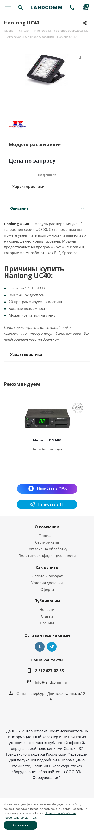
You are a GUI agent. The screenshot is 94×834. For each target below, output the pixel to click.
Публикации (47, 601)
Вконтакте (40, 647)
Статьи (47, 616)
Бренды (47, 623)
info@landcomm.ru (51, 682)
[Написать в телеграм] (47, 507)
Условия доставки (47, 582)
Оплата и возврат (47, 575)
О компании (47, 527)
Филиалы (47, 535)
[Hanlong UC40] (47, 78)
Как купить (47, 567)
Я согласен (20, 825)
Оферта (47, 589)
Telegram (52, 647)
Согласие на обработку (47, 548)
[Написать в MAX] (47, 488)
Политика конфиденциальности (47, 555)
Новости (47, 609)
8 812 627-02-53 (49, 670)
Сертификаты (47, 542)
